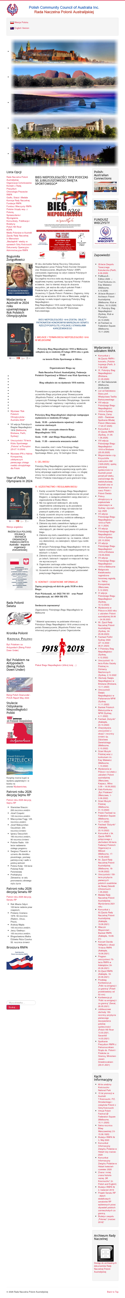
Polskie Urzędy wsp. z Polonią (17, 211)
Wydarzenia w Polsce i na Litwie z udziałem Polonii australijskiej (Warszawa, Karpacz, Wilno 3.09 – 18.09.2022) (107, 777)
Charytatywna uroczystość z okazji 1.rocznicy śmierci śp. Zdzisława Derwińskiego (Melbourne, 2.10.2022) (106, 738)
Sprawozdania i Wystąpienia (14, 216)
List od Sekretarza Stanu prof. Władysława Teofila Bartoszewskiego (107, 395)
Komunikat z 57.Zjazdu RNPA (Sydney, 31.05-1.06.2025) (106, 433)
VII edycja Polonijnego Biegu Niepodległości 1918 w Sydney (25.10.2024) (106, 534)
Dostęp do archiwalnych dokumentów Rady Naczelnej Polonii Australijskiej (105, 1267)
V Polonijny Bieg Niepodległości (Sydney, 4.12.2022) (106, 653)
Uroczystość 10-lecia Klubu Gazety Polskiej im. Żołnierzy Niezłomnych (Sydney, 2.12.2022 (107, 668)
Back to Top (112, 1291)
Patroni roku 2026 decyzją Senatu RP (19, 898)
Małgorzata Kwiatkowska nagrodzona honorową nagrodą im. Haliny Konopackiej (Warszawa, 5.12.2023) (106, 580)
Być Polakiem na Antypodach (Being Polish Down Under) (19, 647)
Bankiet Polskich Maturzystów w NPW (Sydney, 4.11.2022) (106, 712)
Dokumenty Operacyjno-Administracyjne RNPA (18, 249)
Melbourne (21, 430)
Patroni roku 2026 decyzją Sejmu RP (19, 801)
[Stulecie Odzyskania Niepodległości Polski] (20, 729)
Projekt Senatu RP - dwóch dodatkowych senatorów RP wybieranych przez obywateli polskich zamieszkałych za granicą (107, 1203)
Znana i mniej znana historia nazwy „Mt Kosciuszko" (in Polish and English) (107, 1178)
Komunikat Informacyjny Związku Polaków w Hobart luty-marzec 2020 (107, 1148)
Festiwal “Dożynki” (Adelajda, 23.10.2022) (107, 827)
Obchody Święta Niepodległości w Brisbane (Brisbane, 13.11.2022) (107, 682)
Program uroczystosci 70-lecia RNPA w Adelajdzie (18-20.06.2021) (106, 962)
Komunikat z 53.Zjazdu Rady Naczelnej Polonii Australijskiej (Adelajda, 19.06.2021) (106, 917)
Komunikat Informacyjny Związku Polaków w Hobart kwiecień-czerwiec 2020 (107, 1163)
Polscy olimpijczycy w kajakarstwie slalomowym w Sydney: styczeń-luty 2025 (106, 503)
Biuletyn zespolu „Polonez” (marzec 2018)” (106, 1219)
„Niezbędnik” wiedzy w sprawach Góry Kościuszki (19, 243)
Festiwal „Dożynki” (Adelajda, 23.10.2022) (107, 721)
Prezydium (12, 188)
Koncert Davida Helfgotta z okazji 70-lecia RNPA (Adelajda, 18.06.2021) (106, 947)
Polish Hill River (14, 226)
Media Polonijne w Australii (19, 232)
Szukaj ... (13, 1007)
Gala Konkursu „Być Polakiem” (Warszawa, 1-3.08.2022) (105, 794)
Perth (22, 433)
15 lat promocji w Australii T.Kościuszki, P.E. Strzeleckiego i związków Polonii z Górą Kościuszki (107, 1100)
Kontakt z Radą (14, 185)
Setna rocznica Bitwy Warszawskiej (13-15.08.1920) (106, 1130)
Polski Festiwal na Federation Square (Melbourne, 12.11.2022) (106, 817)
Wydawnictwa (20, 786)
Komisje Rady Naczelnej (18, 200)
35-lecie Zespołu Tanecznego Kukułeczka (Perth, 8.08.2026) (107, 269)
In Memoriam (13, 238)
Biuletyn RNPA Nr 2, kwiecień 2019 (106, 1188)
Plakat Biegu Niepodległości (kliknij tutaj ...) (55, 665)
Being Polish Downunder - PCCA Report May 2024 (19, 696)
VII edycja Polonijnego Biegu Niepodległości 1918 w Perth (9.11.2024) (106, 519)
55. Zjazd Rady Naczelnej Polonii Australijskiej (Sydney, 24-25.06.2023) (106, 628)
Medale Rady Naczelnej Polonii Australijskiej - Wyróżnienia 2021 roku (106, 900)
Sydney (14, 435)
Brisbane (15, 433)
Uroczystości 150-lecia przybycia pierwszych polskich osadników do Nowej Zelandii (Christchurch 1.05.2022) (107, 883)
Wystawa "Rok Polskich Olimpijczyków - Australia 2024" (18, 415)
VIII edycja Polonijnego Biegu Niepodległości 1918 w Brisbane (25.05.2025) (106, 446)
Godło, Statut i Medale (17, 197)
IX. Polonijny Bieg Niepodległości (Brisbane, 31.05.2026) (106, 375)
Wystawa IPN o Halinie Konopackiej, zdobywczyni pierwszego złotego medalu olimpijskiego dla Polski (21, 461)
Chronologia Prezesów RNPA (17, 193)
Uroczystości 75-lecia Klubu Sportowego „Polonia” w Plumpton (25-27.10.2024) (21, 445)
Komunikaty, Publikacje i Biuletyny (18, 222)
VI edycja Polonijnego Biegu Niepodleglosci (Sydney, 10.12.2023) (106, 598)
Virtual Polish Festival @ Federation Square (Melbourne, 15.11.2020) (106, 1116)
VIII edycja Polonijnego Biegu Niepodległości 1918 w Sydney (106, 407)
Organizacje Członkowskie (19, 182)
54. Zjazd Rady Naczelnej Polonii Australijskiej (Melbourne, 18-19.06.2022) (106, 865)
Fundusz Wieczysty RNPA (19, 206)
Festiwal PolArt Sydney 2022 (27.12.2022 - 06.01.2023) (105, 641)
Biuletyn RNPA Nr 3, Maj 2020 (106, 1139)
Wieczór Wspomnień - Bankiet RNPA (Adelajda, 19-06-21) (106, 932)
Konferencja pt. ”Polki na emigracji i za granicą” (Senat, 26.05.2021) (107, 1002)
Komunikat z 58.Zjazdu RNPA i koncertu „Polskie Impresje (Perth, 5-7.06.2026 (107, 361)
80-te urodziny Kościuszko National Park (104, 1087)
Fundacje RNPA (14, 203)
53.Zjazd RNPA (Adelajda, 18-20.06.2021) (105, 973)
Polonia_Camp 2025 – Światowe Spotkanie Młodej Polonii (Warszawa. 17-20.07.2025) (107, 420)
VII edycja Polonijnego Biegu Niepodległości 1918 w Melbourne (106, 562)
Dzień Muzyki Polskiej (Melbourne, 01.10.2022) (104, 805)
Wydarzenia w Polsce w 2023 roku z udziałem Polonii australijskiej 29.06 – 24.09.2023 (107, 613)
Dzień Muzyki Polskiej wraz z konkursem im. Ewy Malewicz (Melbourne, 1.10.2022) (105, 758)
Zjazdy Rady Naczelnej (17, 235)
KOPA (9, 229)
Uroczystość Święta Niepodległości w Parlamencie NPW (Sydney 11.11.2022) (106, 697)
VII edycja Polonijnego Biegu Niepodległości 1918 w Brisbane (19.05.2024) (106, 549)
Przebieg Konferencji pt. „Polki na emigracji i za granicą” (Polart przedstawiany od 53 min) (107, 987)
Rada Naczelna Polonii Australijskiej (17, 178)
